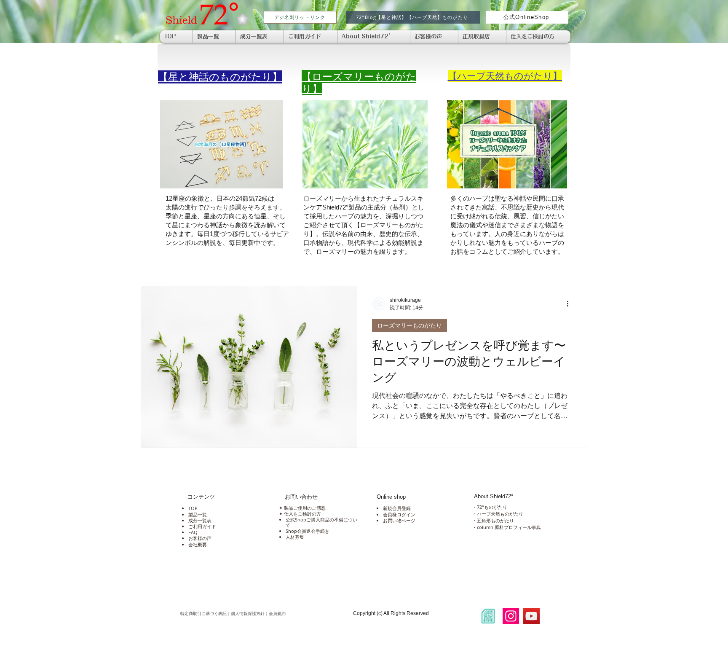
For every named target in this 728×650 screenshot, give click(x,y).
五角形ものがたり (495, 520)
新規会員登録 (397, 508)
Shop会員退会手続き (307, 531)
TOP (193, 508)
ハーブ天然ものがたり (500, 513)
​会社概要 (197, 544)
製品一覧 (197, 514)
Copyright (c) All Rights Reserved (391, 613)
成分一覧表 (199, 520)
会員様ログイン (399, 514)
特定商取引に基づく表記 (203, 613)
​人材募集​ (295, 537)
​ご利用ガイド (202, 526)
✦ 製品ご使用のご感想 (302, 508)
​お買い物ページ (399, 520)
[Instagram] (511, 616)
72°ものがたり (492, 507)
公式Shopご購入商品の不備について (321, 522)
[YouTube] (531, 616)
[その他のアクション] (570, 304)
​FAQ (193, 532)
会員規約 (311, 613)
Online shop (391, 497)
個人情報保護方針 (248, 613)
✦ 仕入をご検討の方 (299, 513)
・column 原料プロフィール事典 (506, 527)
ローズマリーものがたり (409, 325)
